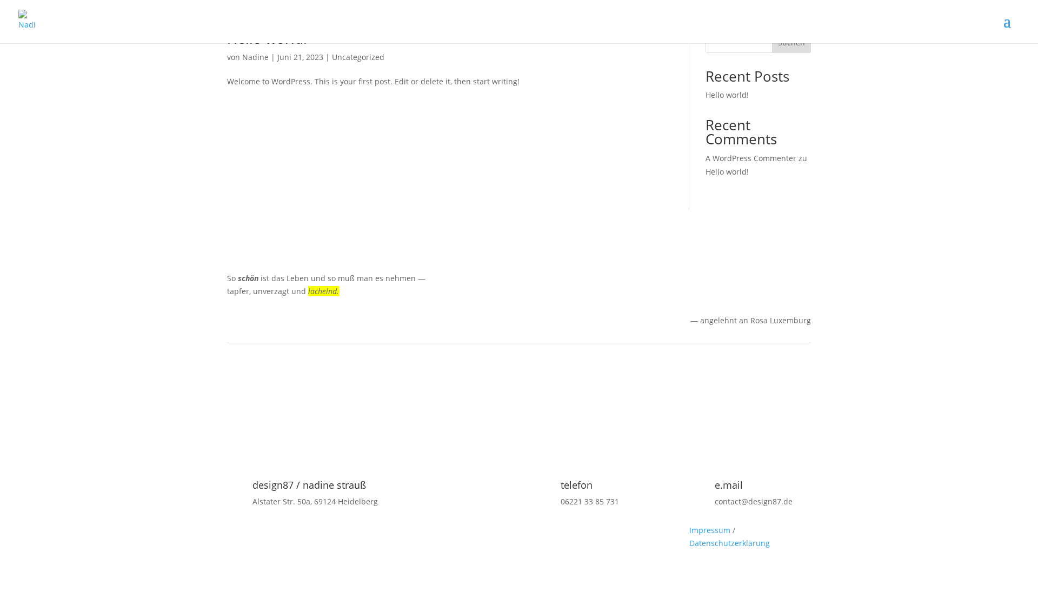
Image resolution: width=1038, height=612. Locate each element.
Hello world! (727, 95)
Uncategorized (358, 57)
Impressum (709, 530)
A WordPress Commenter (751, 158)
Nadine (255, 57)
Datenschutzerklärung (729, 543)
